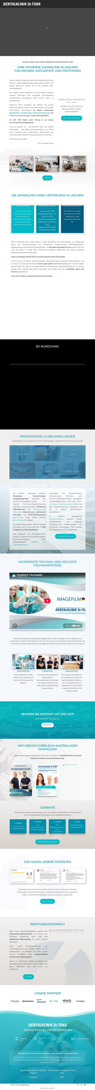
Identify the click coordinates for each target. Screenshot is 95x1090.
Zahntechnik (14, 113)
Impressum (33, 1077)
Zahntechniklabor (56, 519)
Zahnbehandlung (61, 264)
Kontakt (48, 725)
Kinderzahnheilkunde (41, 113)
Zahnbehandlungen (65, 536)
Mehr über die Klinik (71, 118)
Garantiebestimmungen (47, 842)
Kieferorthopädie (16, 116)
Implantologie (26, 113)
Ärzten (55, 641)
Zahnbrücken (18, 520)
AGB (62, 1077)
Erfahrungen (47, 901)
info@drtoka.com (83, 1039)
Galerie (47, 178)
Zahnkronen (18, 517)
